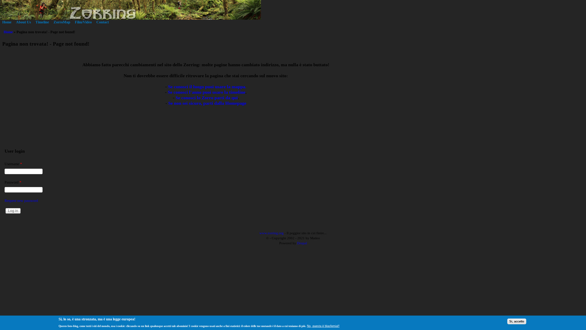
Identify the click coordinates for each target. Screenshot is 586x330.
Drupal (302, 243)
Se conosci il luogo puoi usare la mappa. (207, 86)
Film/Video (83, 22)
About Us (23, 22)
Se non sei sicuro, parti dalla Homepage (207, 103)
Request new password (21, 201)
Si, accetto (516, 321)
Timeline (42, 22)
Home (6, 22)
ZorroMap (62, 22)
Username (13, 164)
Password (13, 182)
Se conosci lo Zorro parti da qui (207, 97)
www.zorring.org (271, 233)
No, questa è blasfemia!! (323, 325)
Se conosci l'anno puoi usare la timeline (206, 92)
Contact (102, 22)
